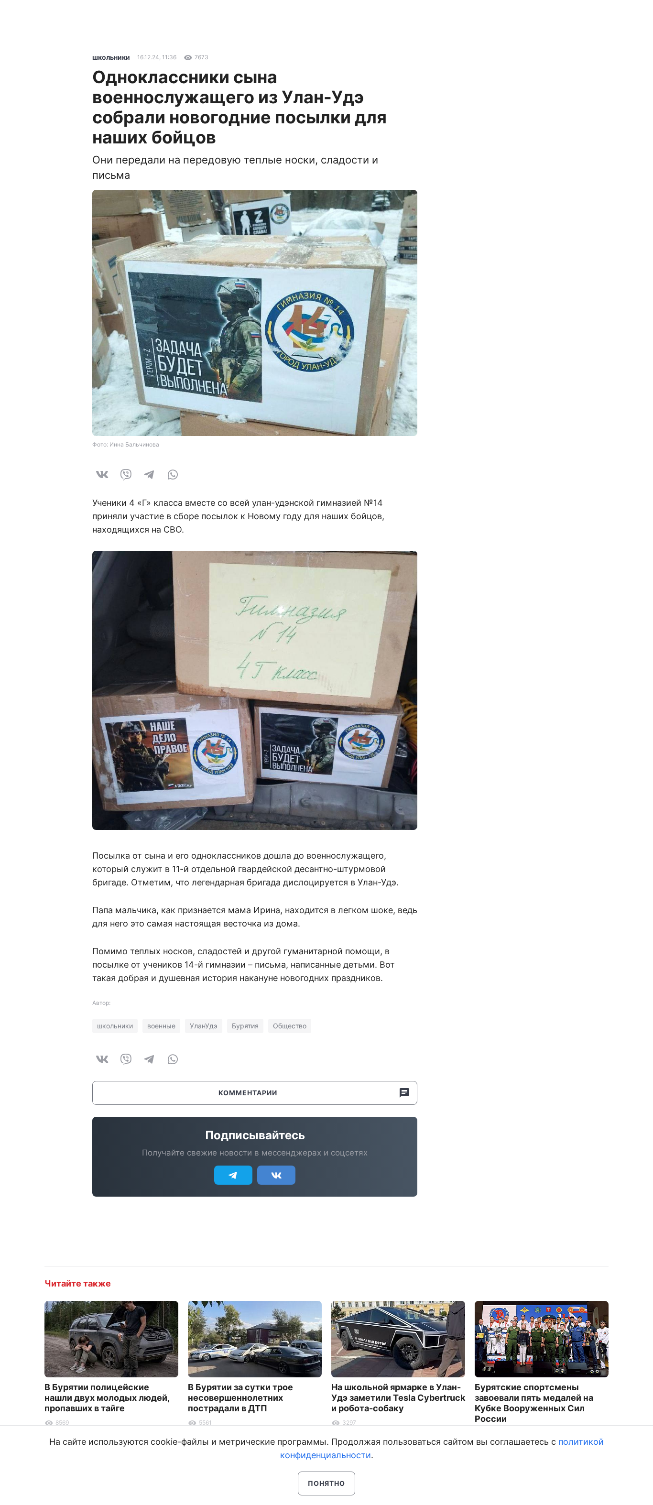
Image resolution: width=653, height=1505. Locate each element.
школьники (111, 57)
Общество (289, 1026)
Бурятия (245, 1026)
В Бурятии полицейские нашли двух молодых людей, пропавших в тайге (106, 1397)
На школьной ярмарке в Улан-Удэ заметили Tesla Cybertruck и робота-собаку (398, 1397)
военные (161, 1026)
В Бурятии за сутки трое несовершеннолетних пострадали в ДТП (240, 1397)
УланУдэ (204, 1026)
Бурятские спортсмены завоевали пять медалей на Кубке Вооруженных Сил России (534, 1403)
